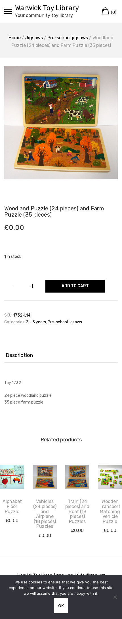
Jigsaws (34, 37)
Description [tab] (19, 355)
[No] (115, 597)
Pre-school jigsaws (67, 37)
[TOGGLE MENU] (8, 11)
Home (15, 37)
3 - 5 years (36, 322)
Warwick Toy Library (47, 8)
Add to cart (75, 286)
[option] (61, 122)
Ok (61, 605)
